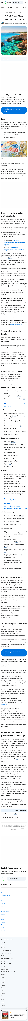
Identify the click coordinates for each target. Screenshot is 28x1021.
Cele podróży (9, 12)
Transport (4, 705)
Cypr (2, 7)
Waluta (20, 12)
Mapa (16, 7)
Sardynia (3, 955)
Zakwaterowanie (5, 911)
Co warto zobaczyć (5, 895)
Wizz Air (3, 966)
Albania (3, 985)
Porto (2, 996)
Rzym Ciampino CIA (6, 963)
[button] (2, 2)
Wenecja (3, 980)
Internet (3, 930)
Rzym (2, 988)
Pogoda (3, 900)
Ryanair (3, 947)
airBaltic (3, 942)
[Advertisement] (14, 77)
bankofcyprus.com (16, 325)
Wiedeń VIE (3, 945)
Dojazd (3, 903)
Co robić (9, 7)
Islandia (3, 982)
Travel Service (4, 969)
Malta (2, 977)
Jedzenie (3, 916)
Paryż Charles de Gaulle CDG (8, 971)
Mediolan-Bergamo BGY (7, 958)
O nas (2, 1002)
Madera (3, 974)
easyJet (3, 961)
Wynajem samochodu (6, 908)
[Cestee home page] (7, 2)
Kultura (3, 922)
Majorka (3, 993)
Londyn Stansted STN (6, 950)
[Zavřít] (27, 1009)
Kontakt (3, 1005)
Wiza (2, 927)
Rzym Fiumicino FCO (6, 953)
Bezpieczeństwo (5, 924)
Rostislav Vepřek (8, 23)
